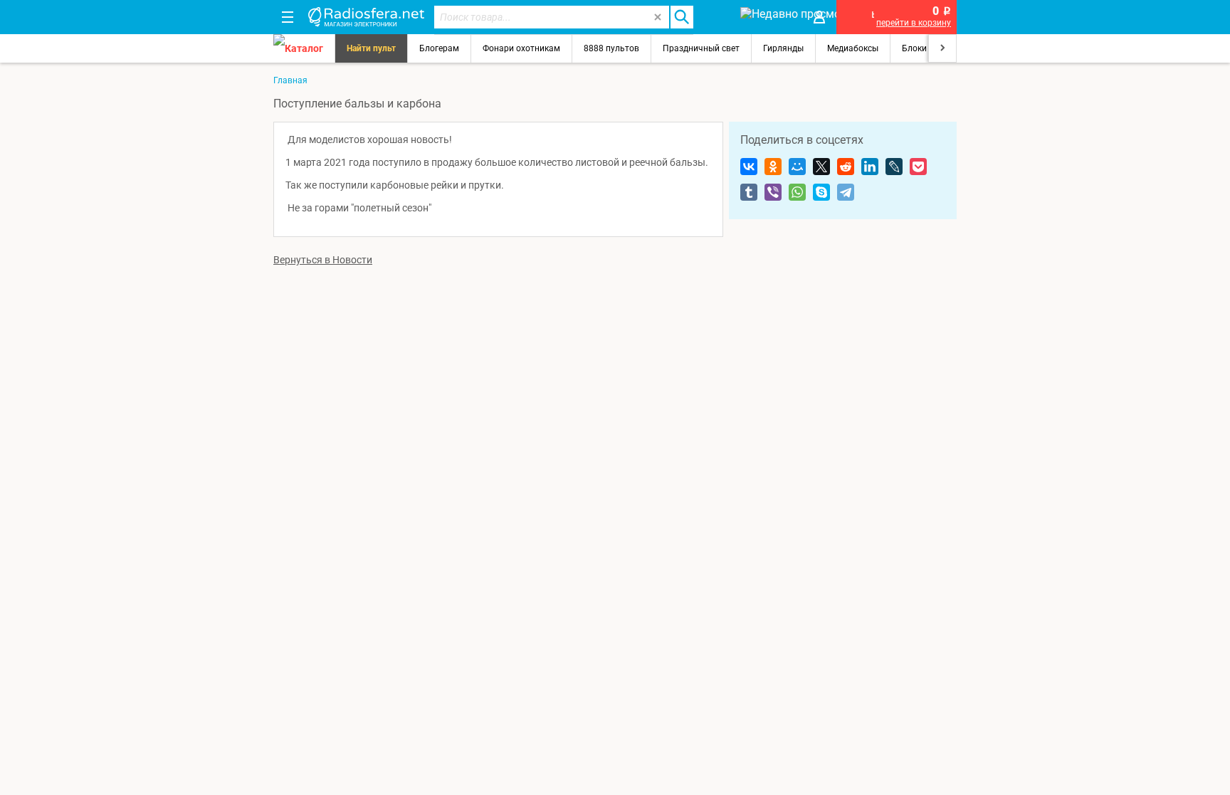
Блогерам (439, 48)
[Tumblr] (748, 192)
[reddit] (845, 166)
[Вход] (819, 17)
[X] (821, 166)
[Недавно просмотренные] (767, 17)
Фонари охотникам (521, 48)
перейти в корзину (913, 23)
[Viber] (773, 192)
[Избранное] (716, 17)
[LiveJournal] (894, 166)
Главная (290, 80)
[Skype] (821, 192)
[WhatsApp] (797, 192)
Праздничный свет (701, 48)
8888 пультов (611, 48)
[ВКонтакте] (748, 166)
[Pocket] (918, 166)
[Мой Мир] (797, 166)
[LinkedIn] (869, 166)
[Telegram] (845, 192)
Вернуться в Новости (322, 259)
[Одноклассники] (773, 166)
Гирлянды (783, 48)
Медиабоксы (852, 48)
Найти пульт (371, 48)
